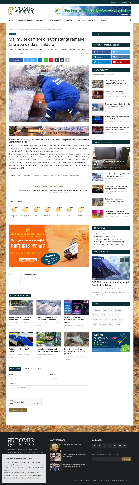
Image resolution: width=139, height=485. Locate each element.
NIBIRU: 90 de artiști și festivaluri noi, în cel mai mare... (74, 319)
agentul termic (74, 176)
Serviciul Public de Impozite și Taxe (109, 239)
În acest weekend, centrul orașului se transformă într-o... (48, 350)
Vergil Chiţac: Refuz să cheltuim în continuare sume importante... (74, 465)
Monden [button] (39, 20)
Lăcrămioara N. (109, 96)
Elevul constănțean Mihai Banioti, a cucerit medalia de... (74, 456)
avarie (65, 176)
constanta (27, 176)
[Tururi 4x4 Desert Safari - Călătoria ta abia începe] (49, 246)
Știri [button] (11, 20)
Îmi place (14, 216)
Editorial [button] (92, 20)
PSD (106, 319)
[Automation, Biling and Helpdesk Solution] (111, 342)
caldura (45, 176)
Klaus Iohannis (107, 310)
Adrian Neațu (68, 325)
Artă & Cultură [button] (54, 20)
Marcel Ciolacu (97, 319)
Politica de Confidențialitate (121, 480)
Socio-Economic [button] (25, 20)
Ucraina (115, 315)
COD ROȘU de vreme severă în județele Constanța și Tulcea (111, 283)
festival (113, 319)
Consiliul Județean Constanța (106, 236)
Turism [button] (81, 20)
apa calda (37, 176)
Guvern (95, 315)
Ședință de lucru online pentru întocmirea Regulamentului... (115, 200)
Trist (69, 216)
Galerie (104, 20)
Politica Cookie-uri (34, 478)
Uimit (80, 216)
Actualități (20, 29)
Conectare (114, 2)
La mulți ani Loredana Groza (72, 444)
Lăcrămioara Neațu (19, 54)
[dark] (130, 2)
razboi (111, 324)
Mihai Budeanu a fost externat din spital (33, 190)
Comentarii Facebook (32, 369)
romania (118, 310)
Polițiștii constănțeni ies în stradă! (19, 350)
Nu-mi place (25, 216)
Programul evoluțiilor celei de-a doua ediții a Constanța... (48, 318)
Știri (14, 29)
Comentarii (15, 369)
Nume (11, 374)
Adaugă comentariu (18, 410)
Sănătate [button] (69, 20)
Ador (35, 216)
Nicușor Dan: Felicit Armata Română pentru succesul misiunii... (117, 93)
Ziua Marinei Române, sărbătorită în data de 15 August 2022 (117, 175)
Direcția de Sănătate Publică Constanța (110, 242)
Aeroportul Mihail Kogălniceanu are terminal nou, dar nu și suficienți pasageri (68, 191)
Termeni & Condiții (104, 480)
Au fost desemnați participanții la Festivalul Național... (117, 118)
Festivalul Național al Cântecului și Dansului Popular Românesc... (117, 129)
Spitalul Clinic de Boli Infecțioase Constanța (112, 244)
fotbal (103, 315)
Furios (58, 216)
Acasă (10, 29)
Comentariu (13, 384)
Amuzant (47, 216)
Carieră (86, 480)
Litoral (118, 324)
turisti (120, 319)
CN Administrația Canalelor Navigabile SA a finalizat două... (116, 82)
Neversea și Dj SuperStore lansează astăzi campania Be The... (117, 213)
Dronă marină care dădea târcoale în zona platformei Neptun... (117, 105)
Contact (93, 480)
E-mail (52, 374)
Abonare (127, 459)
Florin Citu (102, 324)
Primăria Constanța (103, 234)
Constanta (96, 310)
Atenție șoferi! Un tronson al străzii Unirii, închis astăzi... (20, 318)
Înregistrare (123, 2)
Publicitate (78, 480)
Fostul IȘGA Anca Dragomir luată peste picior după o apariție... (116, 188)
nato (94, 324)
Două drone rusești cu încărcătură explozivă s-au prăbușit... (74, 351)
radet (19, 176)
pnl (109, 315)
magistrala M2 (55, 176)
